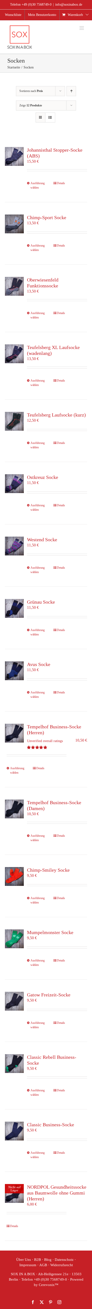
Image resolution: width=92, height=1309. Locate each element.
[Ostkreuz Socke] (14, 483)
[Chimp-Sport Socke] (14, 223)
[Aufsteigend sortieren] (71, 91)
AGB (43, 1265)
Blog (48, 1260)
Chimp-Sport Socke (46, 217)
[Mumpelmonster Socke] (14, 938)
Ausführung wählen (37, 185)
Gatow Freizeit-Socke (48, 994)
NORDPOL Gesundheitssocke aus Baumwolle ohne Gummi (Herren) (56, 1192)
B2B (37, 1260)
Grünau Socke (41, 602)
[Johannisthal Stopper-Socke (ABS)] (14, 156)
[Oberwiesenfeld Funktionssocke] (14, 286)
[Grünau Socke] (14, 608)
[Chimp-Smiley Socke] (14, 876)
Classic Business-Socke (50, 1124)
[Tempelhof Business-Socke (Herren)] (14, 733)
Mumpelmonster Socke (50, 932)
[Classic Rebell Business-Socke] (14, 1063)
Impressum (27, 1265)
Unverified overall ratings (45, 741)
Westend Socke (42, 539)
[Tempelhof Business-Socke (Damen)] (14, 809)
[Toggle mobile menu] (82, 28)
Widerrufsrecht (61, 1265)
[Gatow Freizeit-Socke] (14, 1001)
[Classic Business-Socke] (14, 1131)
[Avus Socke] (14, 670)
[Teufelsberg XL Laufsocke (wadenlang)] (14, 353)
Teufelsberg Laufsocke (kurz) (56, 415)
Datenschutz (64, 1260)
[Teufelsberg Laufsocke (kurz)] (14, 421)
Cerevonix (47, 1285)
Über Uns (23, 1260)
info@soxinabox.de (68, 4)
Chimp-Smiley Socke (48, 870)
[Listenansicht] (50, 117)
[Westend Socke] (14, 546)
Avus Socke (38, 664)
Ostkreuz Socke (42, 477)
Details (61, 183)
